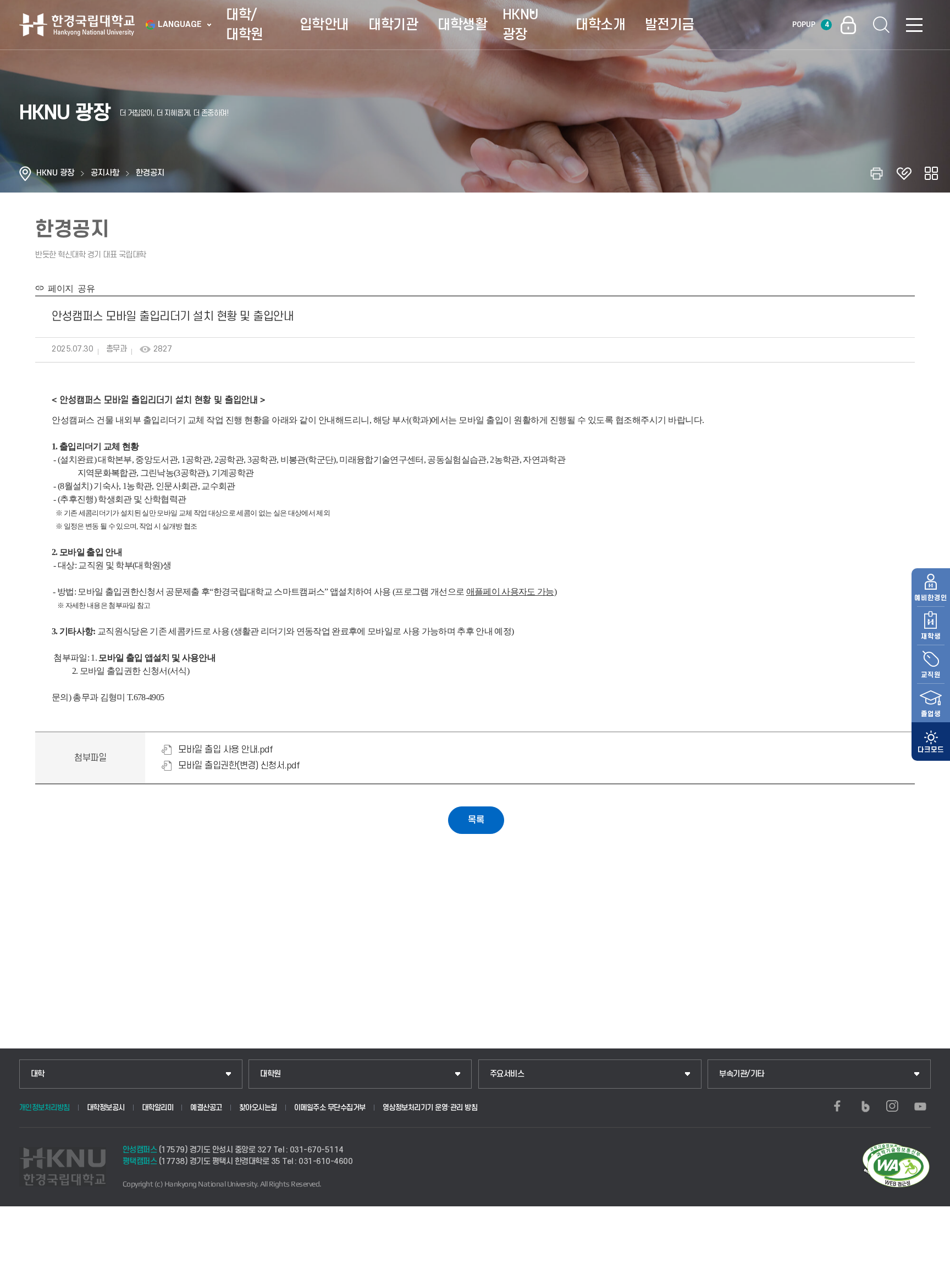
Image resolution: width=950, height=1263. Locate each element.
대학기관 (393, 24)
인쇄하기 (876, 173)
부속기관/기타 (741, 1074)
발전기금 (669, 24)
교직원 (931, 675)
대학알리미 (158, 1107)
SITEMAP (914, 24)
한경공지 (150, 173)
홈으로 (25, 173)
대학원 (270, 1074)
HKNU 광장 (520, 24)
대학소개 (600, 24)
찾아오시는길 (258, 1107)
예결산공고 (206, 1107)
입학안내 (324, 24)
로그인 (848, 24)
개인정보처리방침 (44, 1107)
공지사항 (105, 173)
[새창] (837, 1106)
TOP (928, 1251)
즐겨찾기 (904, 173)
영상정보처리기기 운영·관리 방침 (430, 1107)
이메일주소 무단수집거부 (330, 1107)
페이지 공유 (69, 287)
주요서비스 (507, 1074)
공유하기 (931, 173)
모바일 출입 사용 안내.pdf (225, 750)
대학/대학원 (244, 24)
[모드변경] (931, 741)
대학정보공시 (106, 1107)
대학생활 (462, 24)
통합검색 (881, 24)
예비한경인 (931, 598)
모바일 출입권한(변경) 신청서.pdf (239, 766)
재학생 (931, 636)
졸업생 (931, 714)
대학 (38, 1074)
